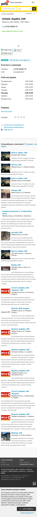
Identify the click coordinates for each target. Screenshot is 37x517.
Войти (3, 473)
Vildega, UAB (16, 190)
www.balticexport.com (18, 477)
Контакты (22, 469)
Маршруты (27, 462)
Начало (3, 462)
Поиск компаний (15, 2)
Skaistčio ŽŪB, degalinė (20, 308)
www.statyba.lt (5, 475)
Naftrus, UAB (16, 165)
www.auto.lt (25, 475)
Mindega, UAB (16, 433)
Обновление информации (14, 127)
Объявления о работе (27, 464)
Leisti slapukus (27, 509)
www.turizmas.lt (6, 477)
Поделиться (8, 130)
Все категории (5, 464)
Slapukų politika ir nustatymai (17, 471)
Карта (22, 460)
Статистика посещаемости (14, 125)
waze (18, 50)
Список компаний (8, 14)
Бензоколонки (6, 111)
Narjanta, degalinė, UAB (20, 329)
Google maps (7, 50)
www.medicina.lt (15, 475)
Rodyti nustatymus (27, 513)
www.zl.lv (17, 479)
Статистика (30, 471)
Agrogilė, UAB (16, 232)
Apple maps (8, 53)
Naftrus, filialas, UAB (19, 153)
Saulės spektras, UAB (12, 469)
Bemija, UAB (16, 265)
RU (33, 2)
